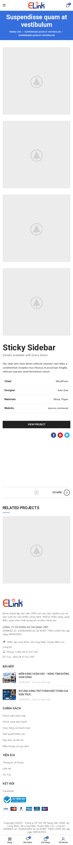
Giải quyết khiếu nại (14, 733)
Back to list (36, 492)
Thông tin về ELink (13, 762)
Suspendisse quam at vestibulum (42, 32)
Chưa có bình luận (41, 682)
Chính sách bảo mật (14, 715)
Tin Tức (7, 774)
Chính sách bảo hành (15, 721)
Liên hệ (7, 768)
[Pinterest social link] (60, 435)
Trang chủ (15, 32)
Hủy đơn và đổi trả (13, 740)
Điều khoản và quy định (16, 746)
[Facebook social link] (53, 435)
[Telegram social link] (67, 435)
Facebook (8, 791)
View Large (67, 518)
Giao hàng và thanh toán (16, 727)
